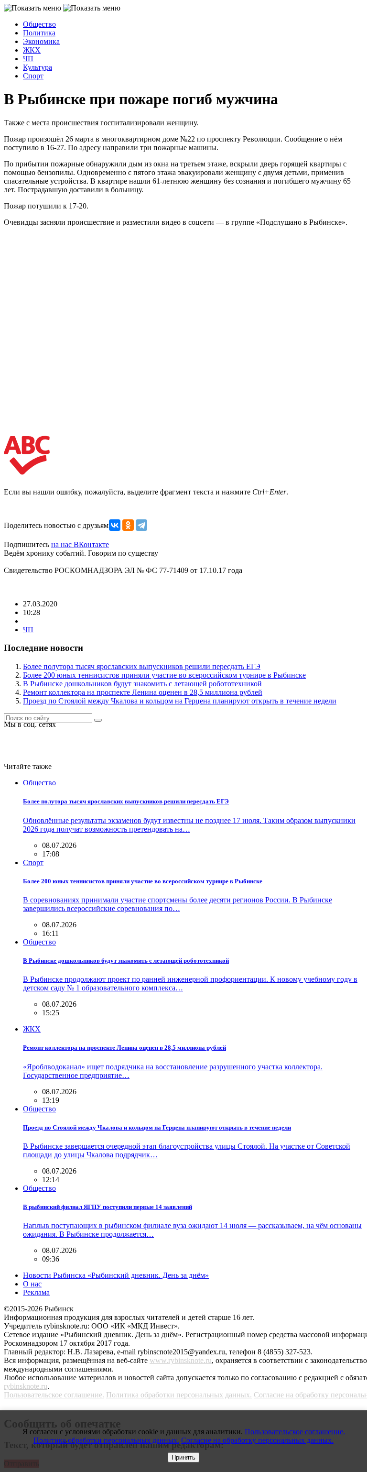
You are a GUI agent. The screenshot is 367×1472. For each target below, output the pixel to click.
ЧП (28, 59)
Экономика (41, 41)
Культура (37, 67)
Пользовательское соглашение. (54, 1395)
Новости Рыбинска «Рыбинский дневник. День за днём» (116, 1275)
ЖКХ (32, 50)
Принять (183, 1457)
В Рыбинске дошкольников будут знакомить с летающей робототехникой (142, 684)
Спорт (33, 76)
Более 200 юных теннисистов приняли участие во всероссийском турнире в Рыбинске (164, 675)
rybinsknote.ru (25, 1386)
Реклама (36, 1292)
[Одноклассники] (128, 525)
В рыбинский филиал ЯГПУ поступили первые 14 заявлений (107, 1206)
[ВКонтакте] (114, 525)
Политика (39, 33)
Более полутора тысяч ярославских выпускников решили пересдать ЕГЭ (141, 666)
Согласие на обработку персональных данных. (257, 1440)
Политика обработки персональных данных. (179, 1395)
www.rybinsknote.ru (181, 1360)
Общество (39, 24)
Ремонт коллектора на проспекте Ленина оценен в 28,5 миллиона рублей (142, 692)
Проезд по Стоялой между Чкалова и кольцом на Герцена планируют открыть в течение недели (179, 701)
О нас (32, 1284)
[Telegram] (141, 525)
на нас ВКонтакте (80, 544)
